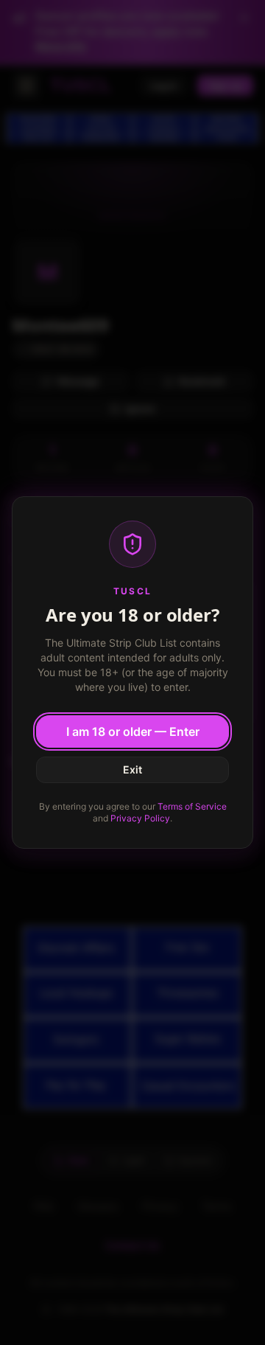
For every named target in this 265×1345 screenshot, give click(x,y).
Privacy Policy (140, 818)
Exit (132, 769)
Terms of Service (192, 806)
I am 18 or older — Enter (132, 731)
